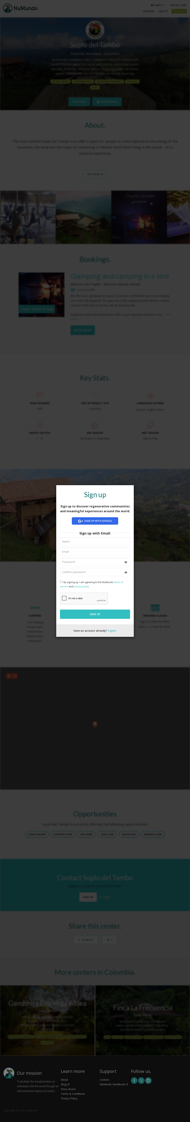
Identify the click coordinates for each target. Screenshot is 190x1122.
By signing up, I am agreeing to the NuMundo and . (91, 584)
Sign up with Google (98, 521)
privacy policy (81, 586)
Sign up (95, 614)
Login (111, 630)
